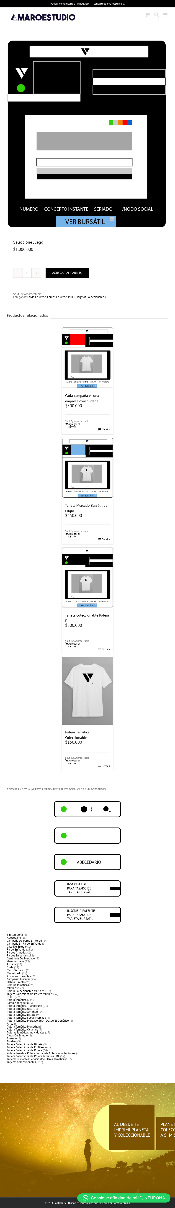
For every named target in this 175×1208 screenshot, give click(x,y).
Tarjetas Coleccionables (91, 297)
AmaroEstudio (122, 1203)
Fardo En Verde (36, 297)
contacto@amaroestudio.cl (109, 3)
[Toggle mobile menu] (165, 14)
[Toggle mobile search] (156, 14)
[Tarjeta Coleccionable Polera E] (87, 577)
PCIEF (71, 297)
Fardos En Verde (57, 297)
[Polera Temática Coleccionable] (87, 691)
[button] (123, 1198)
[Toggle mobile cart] (147, 14)
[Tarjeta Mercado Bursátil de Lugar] (87, 467)
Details (106, 429)
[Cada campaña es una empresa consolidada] (87, 357)
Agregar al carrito (67, 273)
